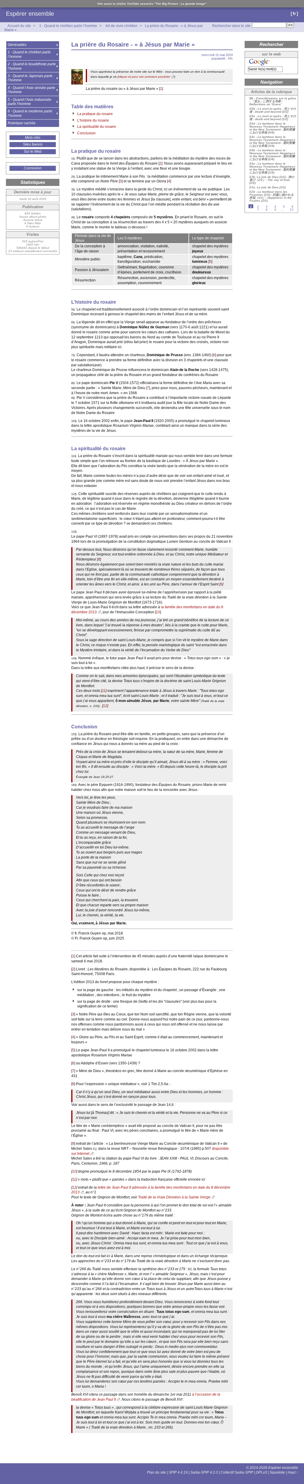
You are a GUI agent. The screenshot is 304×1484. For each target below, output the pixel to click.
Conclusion (86, 133)
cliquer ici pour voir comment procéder (144, 76)
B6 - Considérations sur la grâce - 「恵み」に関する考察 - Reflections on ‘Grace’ (272, 101)
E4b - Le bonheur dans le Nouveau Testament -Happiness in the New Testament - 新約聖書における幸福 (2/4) (272, 155)
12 (105, 706)
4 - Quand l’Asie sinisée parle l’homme (31, 90)
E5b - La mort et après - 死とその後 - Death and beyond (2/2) (272, 110)
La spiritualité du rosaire (96, 127)
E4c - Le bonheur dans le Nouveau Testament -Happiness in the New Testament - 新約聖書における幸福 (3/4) (272, 141)
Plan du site (156, 1472)
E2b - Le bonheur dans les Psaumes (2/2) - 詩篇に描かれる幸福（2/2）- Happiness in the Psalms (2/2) (271, 196)
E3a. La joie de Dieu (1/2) (267, 187)
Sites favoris (32, 144)
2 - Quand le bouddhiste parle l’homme (32, 66)
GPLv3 (261, 1472)
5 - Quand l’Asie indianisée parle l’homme (29, 102)
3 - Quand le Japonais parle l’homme (30, 78)
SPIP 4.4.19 (178, 1472)
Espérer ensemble (30, 13)
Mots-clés (32, 138)
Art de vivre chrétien (121, 26)
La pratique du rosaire (95, 114)
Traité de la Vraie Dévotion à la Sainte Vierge (174, 1197)
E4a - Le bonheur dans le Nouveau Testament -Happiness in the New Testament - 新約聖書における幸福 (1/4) (272, 168)
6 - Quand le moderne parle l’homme (30, 113)
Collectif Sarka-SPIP (237, 1472)
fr (294, 13)
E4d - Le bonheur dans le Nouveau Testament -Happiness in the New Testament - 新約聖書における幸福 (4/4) (272, 128)
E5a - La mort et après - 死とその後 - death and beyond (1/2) (272, 118)
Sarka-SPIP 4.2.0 (204, 1472)
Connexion (33, 168)
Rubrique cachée (22, 123)
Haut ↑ (293, 1472)
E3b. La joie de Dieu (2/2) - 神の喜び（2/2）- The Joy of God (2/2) (271, 180)
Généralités (17, 45)
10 (158, 612)
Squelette (277, 1472)
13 (291, 209)
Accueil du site (19, 26)
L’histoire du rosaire (93, 120)
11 (104, 691)
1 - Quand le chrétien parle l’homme (68, 26)
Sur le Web (33, 151)
